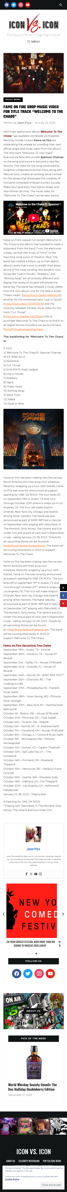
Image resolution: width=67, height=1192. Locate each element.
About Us (10, 1161)
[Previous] (4, 914)
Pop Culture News (52, 1161)
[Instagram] (40, 874)
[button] (33, 41)
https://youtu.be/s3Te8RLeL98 (41, 295)
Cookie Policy (12, 1179)
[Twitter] (31, 874)
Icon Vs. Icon (33, 1151)
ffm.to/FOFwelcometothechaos (23, 329)
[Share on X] (63, 587)
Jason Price (24, 122)
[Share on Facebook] (63, 595)
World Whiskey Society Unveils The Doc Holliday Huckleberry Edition (32, 1087)
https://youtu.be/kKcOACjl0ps (22, 316)
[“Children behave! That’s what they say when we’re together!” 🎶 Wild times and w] (42, 1126)
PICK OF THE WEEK (33, 1038)
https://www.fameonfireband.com (24, 545)
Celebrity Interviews (29, 1161)
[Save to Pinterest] (63, 603)
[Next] (63, 914)
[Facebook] (26, 874)
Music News (13, 99)
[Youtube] (35, 874)
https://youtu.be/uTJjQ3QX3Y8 (23, 303)
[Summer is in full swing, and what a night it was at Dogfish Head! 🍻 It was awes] (25, 1126)
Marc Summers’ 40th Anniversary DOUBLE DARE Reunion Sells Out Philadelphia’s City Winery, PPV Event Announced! (33, 946)
